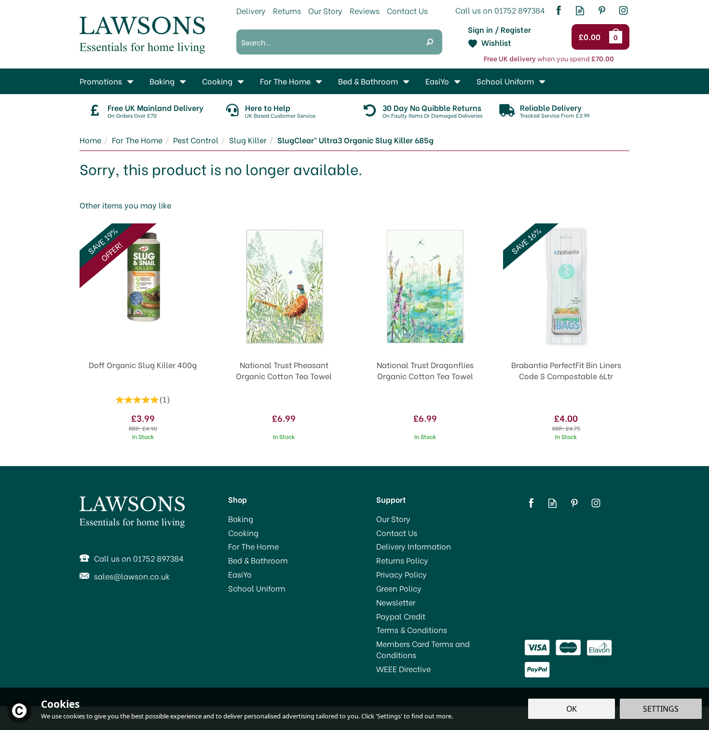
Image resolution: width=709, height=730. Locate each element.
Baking (240, 518)
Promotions (101, 80)
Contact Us (396, 532)
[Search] (429, 42)
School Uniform (257, 588)
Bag (617, 36)
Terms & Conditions (411, 629)
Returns (287, 10)
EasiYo (240, 574)
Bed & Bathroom (258, 560)
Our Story (393, 518)
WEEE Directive (403, 668)
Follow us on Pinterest (602, 10)
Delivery (251, 10)
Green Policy (399, 588)
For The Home (253, 546)
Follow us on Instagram (623, 10)
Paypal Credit (400, 616)
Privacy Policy (401, 574)
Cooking (243, 532)
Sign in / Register (499, 29)
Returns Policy (402, 560)
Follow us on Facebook (558, 10)
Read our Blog (580, 10)
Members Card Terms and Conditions (423, 649)
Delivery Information (413, 546)
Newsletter (395, 602)
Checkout (591, 37)
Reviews (365, 10)
